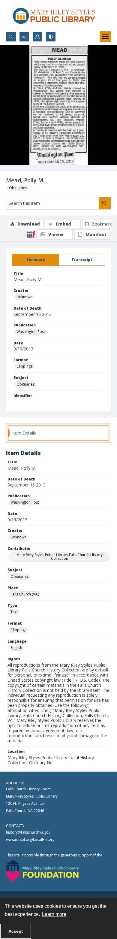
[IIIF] (31, 234)
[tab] (35, 259)
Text (14, 611)
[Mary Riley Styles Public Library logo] (54, 16)
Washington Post (30, 331)
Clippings (24, 366)
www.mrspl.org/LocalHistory (30, 839)
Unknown (24, 296)
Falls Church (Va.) (24, 594)
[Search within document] (105, 203)
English (16, 647)
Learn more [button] (54, 914)
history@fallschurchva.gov (28, 832)
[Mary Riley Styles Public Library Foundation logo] (42, 871)
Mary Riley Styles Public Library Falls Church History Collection (59, 556)
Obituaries (18, 187)
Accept (15, 931)
